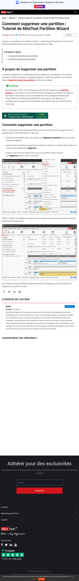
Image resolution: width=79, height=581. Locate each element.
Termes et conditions (44, 571)
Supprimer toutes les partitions (21, 80)
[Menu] (75, 12)
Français (69, 35)
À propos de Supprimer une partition (23, 56)
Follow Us (70, 306)
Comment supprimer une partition (22, 59)
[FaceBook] (2, 545)
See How (39, 6)
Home (4, 18)
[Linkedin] (11, 545)
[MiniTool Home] (7, 12)
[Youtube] (15, 545)
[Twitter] (17, 35)
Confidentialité (33, 571)
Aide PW (12, 18)
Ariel (7, 35)
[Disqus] (39, 364)
